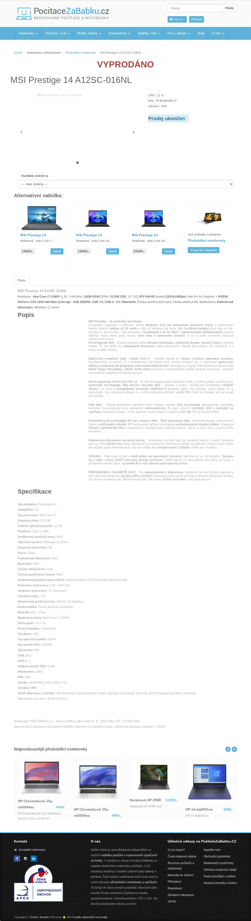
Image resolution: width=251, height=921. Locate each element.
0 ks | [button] (178, 19)
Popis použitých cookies (220, 876)
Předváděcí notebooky (81, 52)
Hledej (229, 8)
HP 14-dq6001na (199, 809)
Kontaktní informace (32, 850)
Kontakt (44, 917)
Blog (201, 33)
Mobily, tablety (88, 33)
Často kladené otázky (182, 856)
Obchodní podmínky (217, 856)
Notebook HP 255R (145, 800)
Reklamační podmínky (218, 863)
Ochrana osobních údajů (220, 869)
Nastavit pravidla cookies (220, 883)
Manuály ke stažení (180, 875)
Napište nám (212, 850)
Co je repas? (176, 850)
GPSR (172, 901)
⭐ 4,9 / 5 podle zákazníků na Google (85, 917)
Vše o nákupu (177, 33)
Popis (21, 280)
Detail (57, 251)
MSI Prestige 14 (33, 235)
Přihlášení (174, 881)
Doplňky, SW (147, 33)
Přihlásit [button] (196, 19)
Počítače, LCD (56, 33)
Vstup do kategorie (203, 250)
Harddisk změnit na (34, 176)
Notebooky (27, 33)
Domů (18, 52)
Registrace (175, 888)
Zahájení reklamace (181, 895)
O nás (216, 33)
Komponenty (118, 33)
